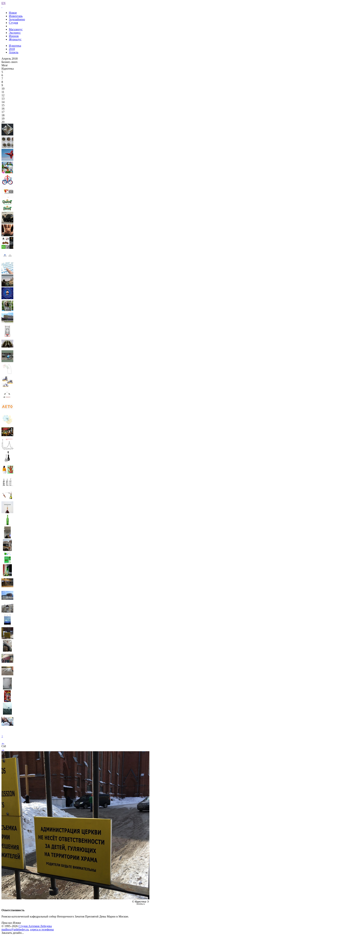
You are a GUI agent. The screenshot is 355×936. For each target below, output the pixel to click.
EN (3, 3)
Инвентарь (16, 16)
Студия (13, 22)
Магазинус (16, 29)
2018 (12, 49)
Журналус (15, 39)
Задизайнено (17, 19)
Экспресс (15, 32)
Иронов (14, 36)
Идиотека (15, 45)
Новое (13, 12)
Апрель (13, 52)
